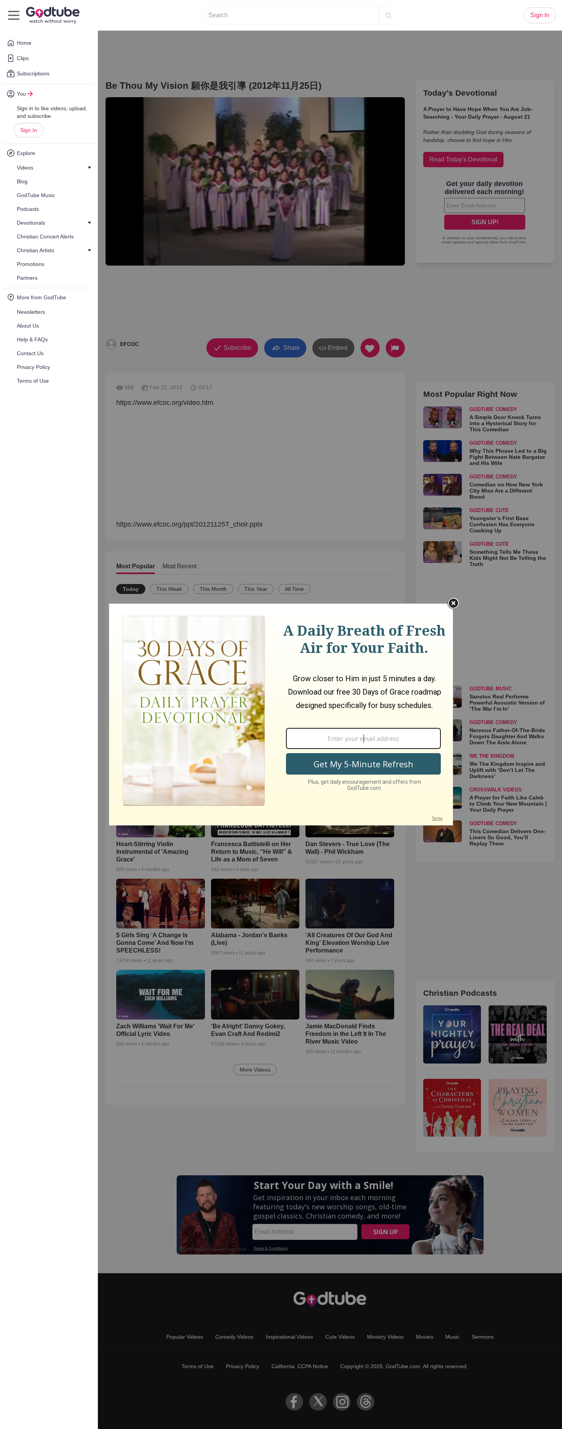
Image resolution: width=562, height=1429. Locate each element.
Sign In (28, 130)
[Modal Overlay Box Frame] (281, 714)
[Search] (388, 15)
